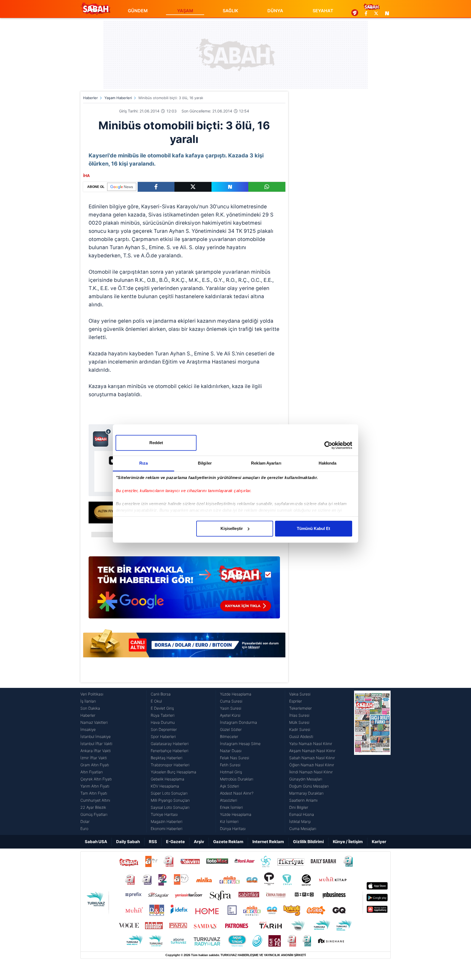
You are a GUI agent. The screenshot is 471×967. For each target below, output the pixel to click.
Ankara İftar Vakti (95, 750)
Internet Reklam (268, 841)
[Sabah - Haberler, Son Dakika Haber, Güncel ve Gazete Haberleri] (95, 8)
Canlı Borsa (161, 694)
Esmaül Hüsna (301, 814)
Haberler (90, 98)
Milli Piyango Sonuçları (170, 800)
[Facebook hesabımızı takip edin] (366, 13)
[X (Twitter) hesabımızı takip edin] (376, 13)
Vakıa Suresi (299, 694)
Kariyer (379, 841)
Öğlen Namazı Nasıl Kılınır (311, 764)
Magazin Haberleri (166, 821)
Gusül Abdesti (301, 736)
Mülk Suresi (299, 722)
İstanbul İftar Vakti (96, 743)
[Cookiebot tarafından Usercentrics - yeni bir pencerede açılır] (328, 445)
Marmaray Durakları (306, 793)
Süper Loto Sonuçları (169, 793)
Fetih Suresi (230, 764)
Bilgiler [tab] (205, 463)
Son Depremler (164, 729)
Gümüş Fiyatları (93, 814)
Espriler (295, 701)
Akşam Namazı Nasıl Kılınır (312, 750)
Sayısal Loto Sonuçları (170, 807)
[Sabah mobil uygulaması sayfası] (102, 438)
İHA (86, 175)
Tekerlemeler (300, 708)
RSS (153, 841)
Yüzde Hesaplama (235, 694)
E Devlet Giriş (162, 708)
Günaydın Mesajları (305, 779)
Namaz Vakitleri (94, 722)
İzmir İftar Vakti (93, 757)
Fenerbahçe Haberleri (169, 750)
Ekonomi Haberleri (166, 828)
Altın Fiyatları (91, 772)
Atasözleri (228, 800)
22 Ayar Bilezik (93, 807)
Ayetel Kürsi (230, 715)
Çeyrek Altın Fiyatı (96, 779)
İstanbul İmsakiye (95, 736)
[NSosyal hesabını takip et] (386, 13)
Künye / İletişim (348, 841)
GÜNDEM (138, 10)
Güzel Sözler (231, 729)
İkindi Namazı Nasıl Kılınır (311, 772)
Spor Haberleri (163, 736)
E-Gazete (175, 841)
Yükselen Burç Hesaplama (173, 772)
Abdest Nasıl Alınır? (236, 793)
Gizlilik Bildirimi (308, 841)
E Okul (156, 701)
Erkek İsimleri (231, 807)
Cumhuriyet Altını (95, 800)
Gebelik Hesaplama (167, 779)
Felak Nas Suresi (234, 757)
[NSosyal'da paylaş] (230, 187)
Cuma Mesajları (302, 828)
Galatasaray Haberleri (170, 743)
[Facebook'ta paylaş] (156, 187)
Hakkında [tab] (328, 463)
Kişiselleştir (232, 528)
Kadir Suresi (299, 729)
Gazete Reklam (228, 841)
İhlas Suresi (299, 715)
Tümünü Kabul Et (313, 528)
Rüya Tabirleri (162, 715)
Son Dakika (90, 708)
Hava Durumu (163, 722)
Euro (84, 828)
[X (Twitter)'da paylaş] (193, 187)
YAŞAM (185, 10)
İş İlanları (88, 701)
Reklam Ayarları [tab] (266, 463)
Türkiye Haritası (164, 814)
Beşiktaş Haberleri (166, 757)
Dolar (85, 821)
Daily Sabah (128, 841)
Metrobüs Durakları (236, 779)
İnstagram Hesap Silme (240, 743)
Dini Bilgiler (298, 807)
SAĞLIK (230, 10)
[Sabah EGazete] (372, 761)
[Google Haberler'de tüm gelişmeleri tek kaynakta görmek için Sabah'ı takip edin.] (184, 590)
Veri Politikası (91, 694)
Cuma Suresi (231, 701)
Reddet (156, 442)
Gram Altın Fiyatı (94, 764)
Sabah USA (96, 841)
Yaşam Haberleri (118, 98)
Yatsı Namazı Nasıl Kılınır (310, 743)
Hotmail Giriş (231, 772)
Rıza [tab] (143, 463)
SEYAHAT (323, 10)
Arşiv (199, 841)
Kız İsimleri (229, 821)
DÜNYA (275, 10)
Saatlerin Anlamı (303, 800)
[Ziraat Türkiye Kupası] (354, 13)
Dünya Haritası (233, 828)
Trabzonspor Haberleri (170, 764)
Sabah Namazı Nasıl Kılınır (312, 757)
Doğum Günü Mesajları (309, 786)
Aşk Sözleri (229, 786)
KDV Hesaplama (165, 786)
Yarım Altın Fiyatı (94, 786)
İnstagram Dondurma (238, 722)
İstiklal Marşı (300, 821)
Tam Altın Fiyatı (93, 793)
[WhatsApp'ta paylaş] (266, 187)
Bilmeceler (229, 736)
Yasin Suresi (230, 708)
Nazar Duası (230, 750)
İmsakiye (88, 729)
